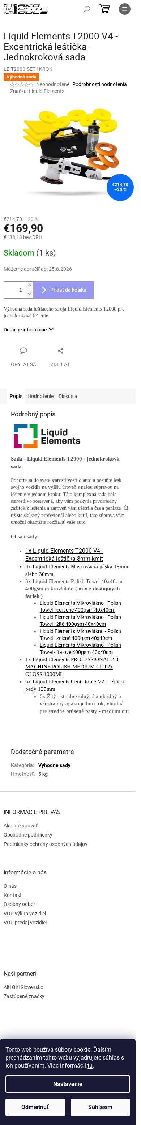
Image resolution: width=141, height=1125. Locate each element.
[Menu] (125, 9)
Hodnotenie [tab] (40, 396)
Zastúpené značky (24, 996)
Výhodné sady (54, 765)
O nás (10, 886)
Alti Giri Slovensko (23, 987)
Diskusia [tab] (68, 396)
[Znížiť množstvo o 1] (29, 294)
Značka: (37, 91)
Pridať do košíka (68, 290)
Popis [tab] (16, 396)
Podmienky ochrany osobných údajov (45, 844)
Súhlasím (100, 1107)
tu (90, 1065)
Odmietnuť (35, 1107)
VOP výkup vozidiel (25, 913)
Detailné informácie (25, 330)
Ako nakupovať (21, 826)
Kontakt (13, 895)
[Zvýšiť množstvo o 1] (29, 286)
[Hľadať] (87, 9)
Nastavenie (67, 1084)
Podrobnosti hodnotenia (99, 84)
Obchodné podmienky (28, 835)
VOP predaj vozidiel (25, 922)
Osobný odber (19, 904)
